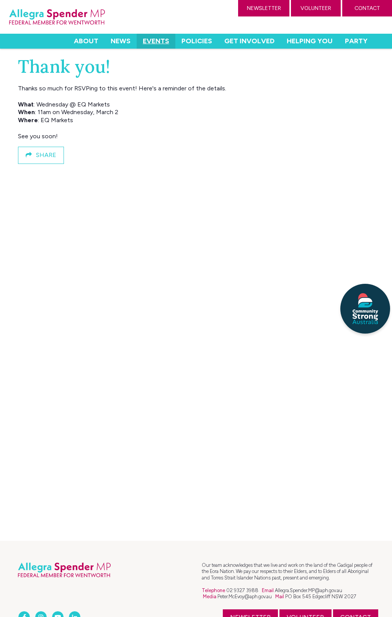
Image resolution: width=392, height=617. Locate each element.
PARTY (356, 41)
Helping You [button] (310, 41)
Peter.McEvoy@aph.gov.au (244, 596)
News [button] (121, 41)
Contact (367, 8)
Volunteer (316, 8)
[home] (57, 17)
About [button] (86, 41)
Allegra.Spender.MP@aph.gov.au (308, 590)
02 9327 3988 (242, 590)
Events (159, 40)
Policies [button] (196, 41)
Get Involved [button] (249, 41)
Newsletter (264, 8)
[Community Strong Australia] (365, 309)
